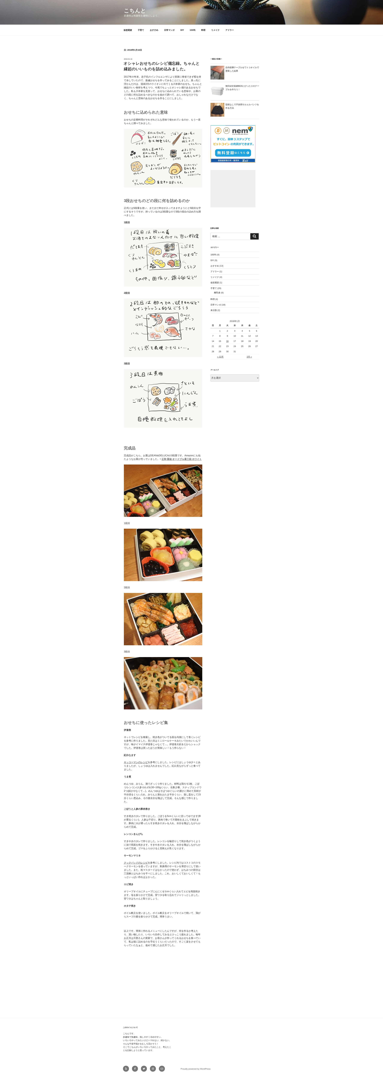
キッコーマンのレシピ (136, 762)
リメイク (215, 30)
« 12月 (220, 357)
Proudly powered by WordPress (196, 1069)
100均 (192, 30)
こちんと (135, 10)
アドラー (229, 30)
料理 (203, 30)
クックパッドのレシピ (136, 862)
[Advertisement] (233, 188)
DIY (182, 30)
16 (227, 341)
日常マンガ (169, 30)
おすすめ (154, 30)
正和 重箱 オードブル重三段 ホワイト (182, 459)
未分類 (214, 310)
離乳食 (217, 292)
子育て (141, 30)
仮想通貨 (128, 30)
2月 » (249, 357)
